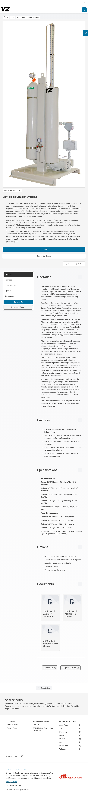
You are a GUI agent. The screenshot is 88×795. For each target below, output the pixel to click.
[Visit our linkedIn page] (16, 756)
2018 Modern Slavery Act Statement (43, 729)
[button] (61, 277)
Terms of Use (12, 728)
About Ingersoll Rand (41, 721)
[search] (84, 3)
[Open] (84, 9)
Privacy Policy (12, 725)
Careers (36, 725)
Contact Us (11, 721)
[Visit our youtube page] (22, 756)
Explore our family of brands (16, 769)
